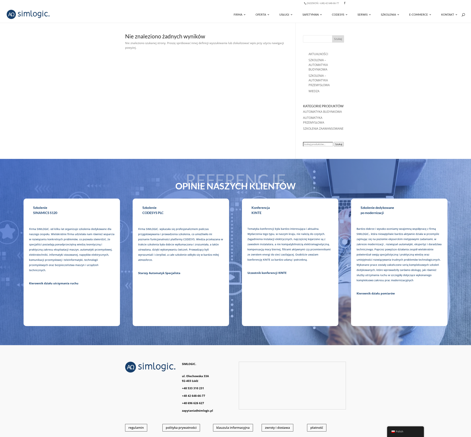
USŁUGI (284, 14)
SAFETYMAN (310, 14)
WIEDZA (314, 91)
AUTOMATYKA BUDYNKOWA (322, 112)
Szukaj (338, 144)
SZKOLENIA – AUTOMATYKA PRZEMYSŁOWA (319, 80)
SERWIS (362, 14)
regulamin (136, 427)
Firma (238, 14)
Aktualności (318, 54)
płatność (316, 427)
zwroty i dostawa (277, 427)
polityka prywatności (181, 427)
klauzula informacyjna (233, 427)
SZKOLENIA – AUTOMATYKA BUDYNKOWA (318, 64)
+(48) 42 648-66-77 (323, 3)
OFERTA (261, 14)
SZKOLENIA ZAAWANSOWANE (323, 129)
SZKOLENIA (388, 14)
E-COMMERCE (418, 14)
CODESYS (338, 14)
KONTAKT (447, 14)
